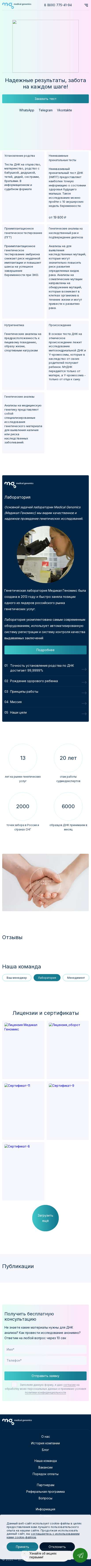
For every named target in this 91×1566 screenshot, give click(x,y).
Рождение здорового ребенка (34, 681)
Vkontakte (64, 110)
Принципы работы (24, 691)
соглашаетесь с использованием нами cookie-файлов (43, 1535)
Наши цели (18, 712)
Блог (45, 1450)
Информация (45, 1509)
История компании (45, 1443)
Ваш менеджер (17, 977)
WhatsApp (26, 110)
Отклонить (57, 1547)
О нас (45, 1436)
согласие (69, 1384)
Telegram (46, 110)
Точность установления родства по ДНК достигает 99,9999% (42, 668)
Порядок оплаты (46, 1474)
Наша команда (45, 1461)
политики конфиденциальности (45, 1392)
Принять (22, 1547)
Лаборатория (47, 977)
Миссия (16, 702)
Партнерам (45, 1485)
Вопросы (45, 1498)
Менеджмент (76, 977)
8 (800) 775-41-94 (58, 5)
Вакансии (45, 1467)
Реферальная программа (45, 1491)
